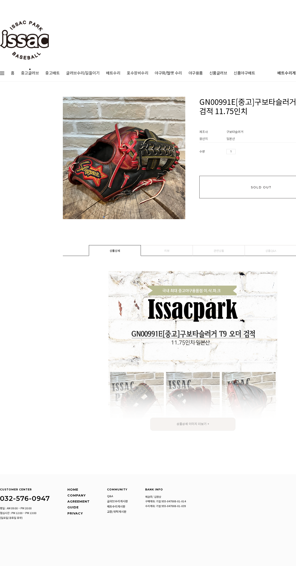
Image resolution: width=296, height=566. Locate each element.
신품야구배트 (244, 73)
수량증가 (239, 152)
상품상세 (115, 251)
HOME (72, 490)
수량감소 (245, 152)
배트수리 (113, 73)
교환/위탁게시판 (116, 511)
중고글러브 (30, 73)
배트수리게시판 (116, 506)
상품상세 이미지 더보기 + (193, 424)
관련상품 (219, 251)
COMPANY (76, 495)
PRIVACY (75, 513)
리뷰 (166, 251)
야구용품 (196, 73)
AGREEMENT (78, 501)
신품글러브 (218, 73)
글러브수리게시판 (117, 501)
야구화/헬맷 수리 (168, 73)
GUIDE (73, 507)
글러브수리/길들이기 (82, 73)
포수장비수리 (137, 73)
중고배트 (52, 73)
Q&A (110, 496)
